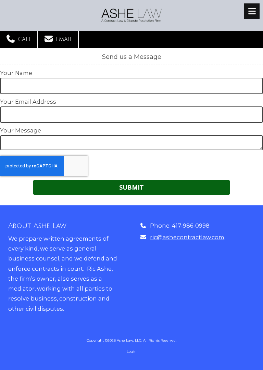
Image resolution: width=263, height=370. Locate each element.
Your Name (16, 72)
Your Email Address (28, 101)
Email (63, 39)
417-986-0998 (191, 225)
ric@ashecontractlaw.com (187, 237)
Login (132, 351)
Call (24, 39)
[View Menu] (252, 11)
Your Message (20, 130)
